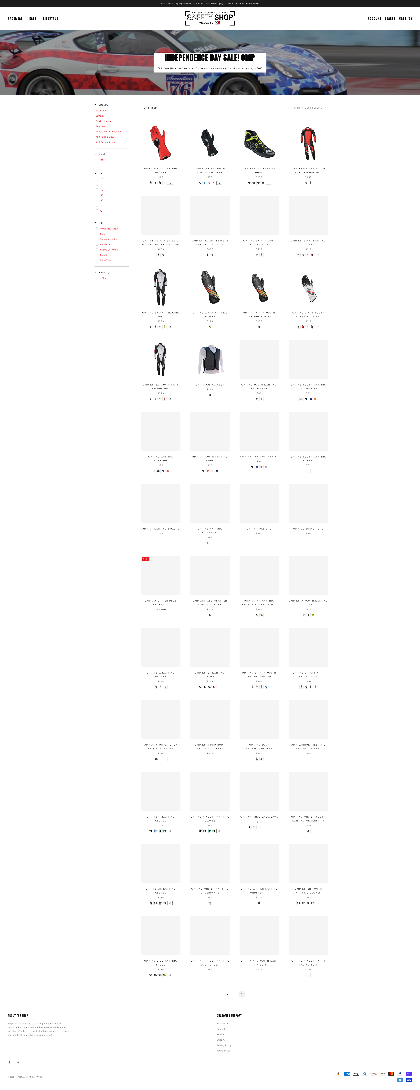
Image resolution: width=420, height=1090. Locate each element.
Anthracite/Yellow (298, 255)
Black (151, 183)
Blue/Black (155, 183)
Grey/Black (151, 327)
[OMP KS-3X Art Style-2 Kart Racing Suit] (210, 215)
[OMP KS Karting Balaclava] (210, 503)
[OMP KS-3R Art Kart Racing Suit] (308, 647)
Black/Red (259, 183)
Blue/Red (163, 255)
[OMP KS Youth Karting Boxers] (308, 431)
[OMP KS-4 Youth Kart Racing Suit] (308, 935)
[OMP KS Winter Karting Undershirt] (259, 863)
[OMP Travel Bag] (259, 503)
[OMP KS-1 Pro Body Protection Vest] (210, 719)
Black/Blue (311, 183)
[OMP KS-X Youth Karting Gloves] (308, 575)
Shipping (221, 1039)
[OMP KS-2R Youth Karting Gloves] (308, 863)
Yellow (313, 615)
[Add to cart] (275, 520)
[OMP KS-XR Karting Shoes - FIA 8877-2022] (259, 575)
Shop (18, 34)
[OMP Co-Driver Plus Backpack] (160, 575)
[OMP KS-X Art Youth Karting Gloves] (259, 287)
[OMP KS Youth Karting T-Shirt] (210, 431)
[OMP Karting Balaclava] (259, 791)
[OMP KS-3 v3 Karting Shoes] (259, 143)
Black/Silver (263, 183)
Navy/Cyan (209, 687)
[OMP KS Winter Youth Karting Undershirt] (308, 791)
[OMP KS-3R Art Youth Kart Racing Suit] (259, 647)
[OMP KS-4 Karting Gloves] (160, 791)
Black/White (160, 975)
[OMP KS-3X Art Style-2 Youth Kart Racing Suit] (160, 215)
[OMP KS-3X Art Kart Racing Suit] (259, 215)
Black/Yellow (158, 255)
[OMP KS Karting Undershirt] (160, 431)
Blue (311, 399)
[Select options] (176, 159)
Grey (210, 395)
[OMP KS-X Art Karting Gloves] (210, 287)
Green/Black (165, 831)
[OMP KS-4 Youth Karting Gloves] (210, 791)
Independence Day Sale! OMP (36, 34)
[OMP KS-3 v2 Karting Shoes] (160, 935)
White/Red (165, 903)
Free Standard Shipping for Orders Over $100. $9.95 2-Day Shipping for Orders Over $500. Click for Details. (210, 3)
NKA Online (223, 1023)
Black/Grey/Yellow (261, 615)
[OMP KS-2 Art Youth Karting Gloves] (308, 287)
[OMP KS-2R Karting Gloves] (160, 863)
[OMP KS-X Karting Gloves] (160, 647)
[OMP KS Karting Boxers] (160, 503)
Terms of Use (223, 1050)
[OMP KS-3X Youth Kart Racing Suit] (160, 359)
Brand (101, 154)
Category (103, 104)
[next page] (242, 994)
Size (100, 173)
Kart (33, 18)
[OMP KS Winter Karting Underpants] (210, 863)
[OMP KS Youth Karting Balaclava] (259, 359)
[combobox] (309, 107)
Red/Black (165, 183)
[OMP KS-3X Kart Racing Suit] (160, 287)
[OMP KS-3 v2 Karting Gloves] (160, 143)
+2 (170, 183)
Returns (221, 1034)
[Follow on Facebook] (9, 1062)
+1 (268, 183)
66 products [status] (151, 107)
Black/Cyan (254, 183)
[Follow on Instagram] (18, 1062)
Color (101, 222)
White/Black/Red (298, 327)
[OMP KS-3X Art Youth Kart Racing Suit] (308, 143)
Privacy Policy (224, 1045)
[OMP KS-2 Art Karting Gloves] (308, 215)
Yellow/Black (308, 327)
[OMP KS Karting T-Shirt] (259, 431)
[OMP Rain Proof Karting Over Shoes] (210, 935)
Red (165, 759)
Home (10, 34)
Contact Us (222, 1029)
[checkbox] (111, 110)
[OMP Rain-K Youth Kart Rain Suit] (259, 935)
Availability (104, 272)
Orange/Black (160, 183)
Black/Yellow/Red (210, 327)
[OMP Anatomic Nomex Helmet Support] (160, 719)
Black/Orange (165, 399)
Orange (315, 399)
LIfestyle (50, 18)
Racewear (15, 18)
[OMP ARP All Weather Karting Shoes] (210, 575)
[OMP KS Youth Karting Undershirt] (308, 359)
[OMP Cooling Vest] (210, 359)
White (261, 399)
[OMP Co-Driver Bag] (308, 503)
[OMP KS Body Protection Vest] (259, 719)
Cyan (160, 831)
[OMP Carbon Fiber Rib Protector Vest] (308, 719)
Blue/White (155, 831)
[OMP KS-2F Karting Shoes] (210, 647)
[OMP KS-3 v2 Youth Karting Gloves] (210, 143)
